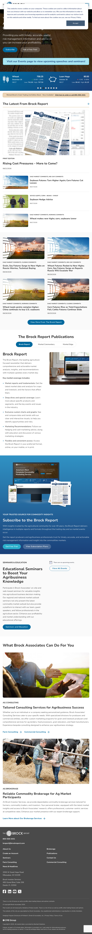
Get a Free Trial (30, 49)
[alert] (69, 562)
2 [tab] (40, 88)
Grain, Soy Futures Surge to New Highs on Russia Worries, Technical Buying (24, 267)
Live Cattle (78, 76)
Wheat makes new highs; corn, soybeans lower (53, 218)
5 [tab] (48, 88)
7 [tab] (53, 88)
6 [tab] (51, 88)
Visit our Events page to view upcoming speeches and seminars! (46, 61)
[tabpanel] (46, 401)
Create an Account (10, 853)
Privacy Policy (76, 17)
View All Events (59, 568)
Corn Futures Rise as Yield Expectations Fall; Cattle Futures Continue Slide (67, 308)
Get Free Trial (12, 546)
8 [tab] (56, 88)
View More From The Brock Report (46, 322)
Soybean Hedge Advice (41, 199)
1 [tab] (38, 88)
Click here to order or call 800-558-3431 (70, 95)
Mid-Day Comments (56, 177)
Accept (75, 23)
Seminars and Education (17, 627)
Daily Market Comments (39, 177)
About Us (7, 849)
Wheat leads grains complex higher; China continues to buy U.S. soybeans (21, 308)
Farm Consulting (10, 862)
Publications (52, 853)
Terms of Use (58, 915)
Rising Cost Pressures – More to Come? (30, 163)
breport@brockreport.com (14, 843)
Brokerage (51, 849)
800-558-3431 (9, 839)
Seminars (6, 858)
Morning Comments (56, 215)
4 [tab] (45, 88)
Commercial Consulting (56, 862)
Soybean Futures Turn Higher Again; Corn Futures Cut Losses (56, 181)
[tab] (24, 344)
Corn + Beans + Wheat (49, 196)
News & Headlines (10, 866)
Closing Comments (29, 262)
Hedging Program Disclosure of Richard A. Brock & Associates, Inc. (23, 915)
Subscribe (10, 49)
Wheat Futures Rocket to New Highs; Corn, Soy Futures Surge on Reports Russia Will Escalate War (65, 268)
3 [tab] (43, 88)
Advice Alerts (35, 196)
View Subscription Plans (37, 546)
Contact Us (51, 858)
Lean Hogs (32, 76)
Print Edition (8, 158)
